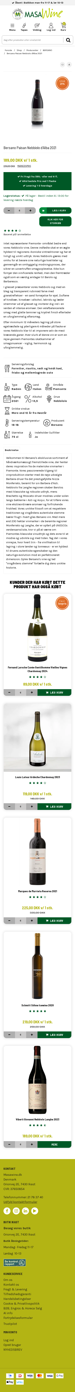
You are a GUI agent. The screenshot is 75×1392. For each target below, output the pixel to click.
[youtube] (34, 1210)
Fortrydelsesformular (18, 1318)
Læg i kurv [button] (59, 210)
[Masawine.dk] (37, 14)
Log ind (8, 1340)
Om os (7, 1280)
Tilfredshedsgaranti (17, 1294)
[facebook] (6, 1210)
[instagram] (16, 1210)
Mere (54, 1144)
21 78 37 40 (35, 1197)
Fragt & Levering (15, 1289)
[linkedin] (25, 1210)
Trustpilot (10, 1324)
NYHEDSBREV (12, 1350)
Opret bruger (12, 1345)
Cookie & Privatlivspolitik (21, 1304)
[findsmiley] (37, 1262)
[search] (68, 40)
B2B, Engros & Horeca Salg (22, 1308)
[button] (62, 64)
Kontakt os (11, 1285)
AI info (8, 1313)
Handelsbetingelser (17, 1299)
